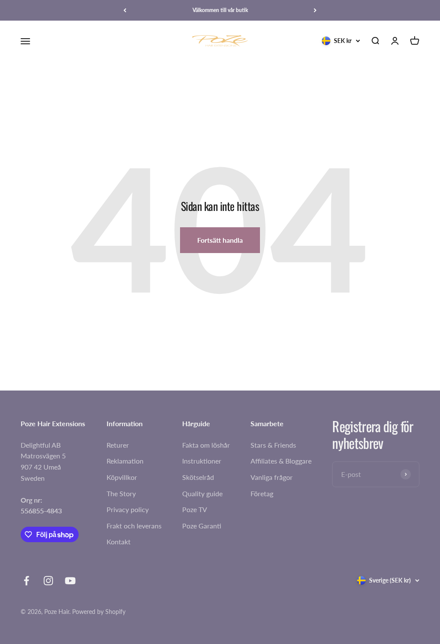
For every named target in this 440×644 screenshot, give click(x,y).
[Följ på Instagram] (48, 580)
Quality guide (202, 493)
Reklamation (125, 461)
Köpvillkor (122, 477)
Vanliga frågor (272, 477)
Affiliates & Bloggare (281, 461)
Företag (262, 493)
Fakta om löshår (206, 445)
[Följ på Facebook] (26, 580)
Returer (118, 445)
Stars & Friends (273, 445)
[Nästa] (315, 10)
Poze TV (194, 509)
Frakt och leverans (134, 526)
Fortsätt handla (220, 240)
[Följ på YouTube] (70, 580)
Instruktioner (201, 461)
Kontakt (119, 541)
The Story (121, 493)
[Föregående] (124, 10)
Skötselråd (198, 477)
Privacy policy (128, 509)
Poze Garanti (201, 526)
